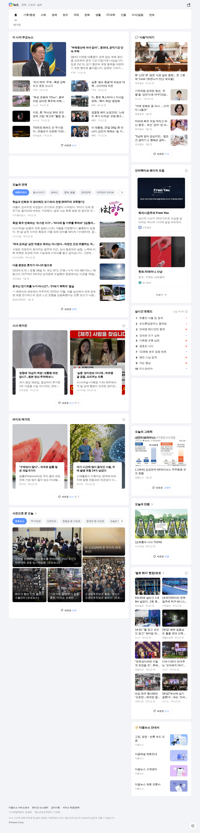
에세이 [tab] (54, 192)
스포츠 (31, 4)
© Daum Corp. (16, 822)
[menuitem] (16, 15)
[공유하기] (188, 4)
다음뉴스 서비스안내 (19, 807)
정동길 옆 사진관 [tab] (71, 521)
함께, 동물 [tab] (69, 192)
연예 (23, 4)
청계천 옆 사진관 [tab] (95, 521)
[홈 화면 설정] (192, 825)
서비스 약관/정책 (71, 807)
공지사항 (55, 807)
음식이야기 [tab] (39, 192)
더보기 (159, 294)
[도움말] (123, 325)
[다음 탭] (122, 192)
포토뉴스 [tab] (19, 521)
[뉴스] (16, 4)
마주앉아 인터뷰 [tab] (105, 192)
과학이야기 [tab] (21, 192)
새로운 (70, 145)
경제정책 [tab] (85, 192)
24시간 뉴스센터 (40, 807)
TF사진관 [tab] (36, 521)
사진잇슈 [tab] (51, 521)
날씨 (39, 4)
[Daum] (11, 4)
